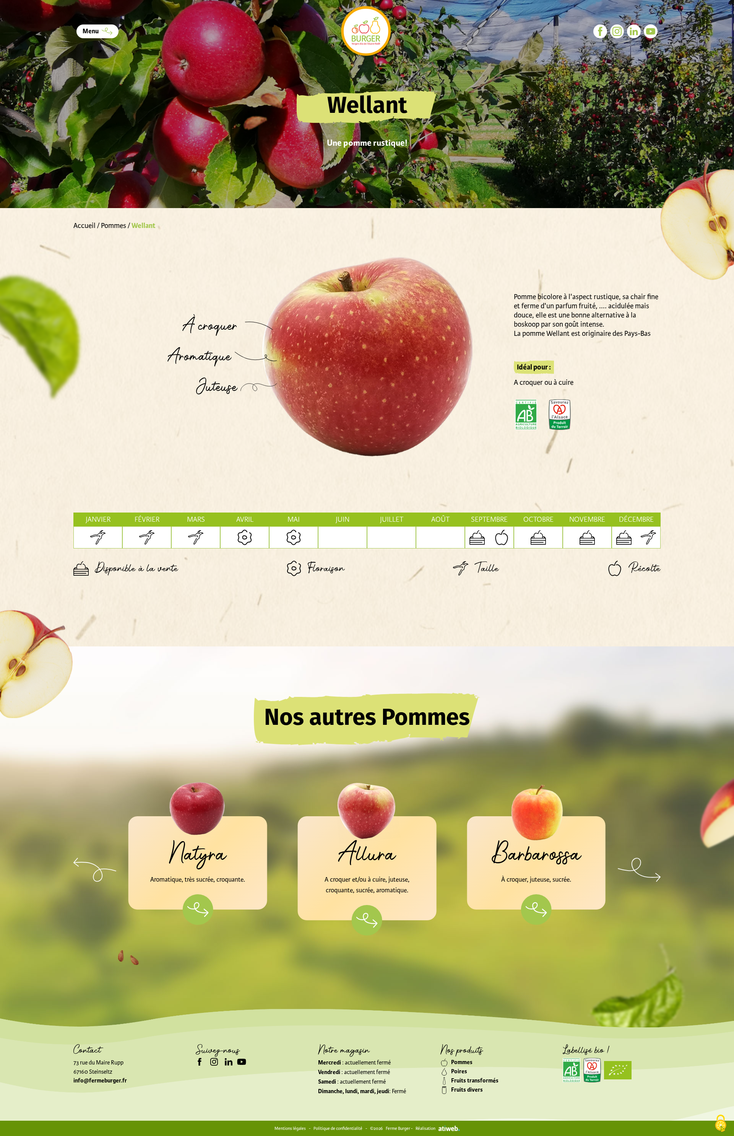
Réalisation (425, 1128)
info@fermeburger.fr (100, 1080)
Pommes (113, 225)
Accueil (84, 225)
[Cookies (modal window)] (720, 1123)
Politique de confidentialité (337, 1128)
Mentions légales (290, 1128)
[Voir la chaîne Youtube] (241, 1062)
